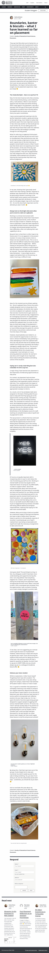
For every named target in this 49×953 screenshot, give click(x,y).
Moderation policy (43, 950)
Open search (45, 7)
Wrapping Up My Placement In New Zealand (10, 913)
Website (17, 877)
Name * (17, 864)
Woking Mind (33, 49)
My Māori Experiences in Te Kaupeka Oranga (40, 913)
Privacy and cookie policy (31, 950)
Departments (30, 7)
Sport (23, 7)
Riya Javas (27, 905)
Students (32, 2)
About (37, 7)
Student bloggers (31, 10)
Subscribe (43, 10)
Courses (4, 7)
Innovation (17, 7)
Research (10, 7)
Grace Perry (12, 905)
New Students (39, 2)
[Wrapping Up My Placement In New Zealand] (10, 940)
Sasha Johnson (18, 17)
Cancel (24, 890)
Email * (16, 870)
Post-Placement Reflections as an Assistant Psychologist (26, 914)
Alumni (45, 2)
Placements (13, 38)
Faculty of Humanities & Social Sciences (25, 36)
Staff (27, 2)
